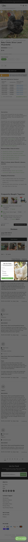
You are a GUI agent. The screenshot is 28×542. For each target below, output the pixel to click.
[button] (21, 538)
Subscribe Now (7, 278)
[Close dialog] (26, 263)
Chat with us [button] (22, 538)
